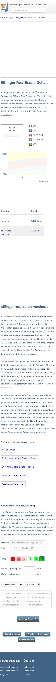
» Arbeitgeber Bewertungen (37, 634)
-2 (19, 559)
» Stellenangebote (26, 639)
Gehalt (38, 4)
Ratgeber (4, 674)
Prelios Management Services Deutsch (20, 458)
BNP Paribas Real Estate (13, 467)
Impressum (29, 674)
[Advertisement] (28, 49)
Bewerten (28, 4)
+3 (42, 559)
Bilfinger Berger (9, 449)
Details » (5, 234)
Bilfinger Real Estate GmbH (26, 18)
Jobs (45, 4)
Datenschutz (29, 667)
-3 (13, 559)
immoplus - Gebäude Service (15, 475)
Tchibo (31, 467)
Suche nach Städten (9, 671)
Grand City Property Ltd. (13, 484)
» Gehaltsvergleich (12, 634)
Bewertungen (16, 4)
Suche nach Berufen (9, 667)
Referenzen (29, 671)
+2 (36, 559)
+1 (30, 559)
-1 (25, 559)
